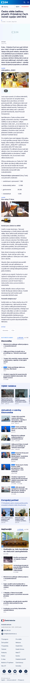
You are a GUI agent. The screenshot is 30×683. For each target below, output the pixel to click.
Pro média (19, 639)
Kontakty (18, 666)
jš (1, 20)
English (3, 680)
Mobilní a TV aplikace (7, 662)
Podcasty (4, 652)
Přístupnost (21, 680)
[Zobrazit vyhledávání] (24, 2)
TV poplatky (4, 646)
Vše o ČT (3, 666)
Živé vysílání (4, 642)
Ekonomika (5, 330)
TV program (4, 639)
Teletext (3, 649)
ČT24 (13, 330)
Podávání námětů (21, 659)
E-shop (3, 659)
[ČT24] (4, 2)
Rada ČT (18, 652)
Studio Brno (19, 646)
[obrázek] (15, 32)
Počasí (3, 656)
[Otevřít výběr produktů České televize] (28, 2)
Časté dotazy (19, 662)
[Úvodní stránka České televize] (8, 620)
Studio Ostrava (20, 649)
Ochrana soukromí (11, 680)
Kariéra (18, 656)
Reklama (18, 642)
